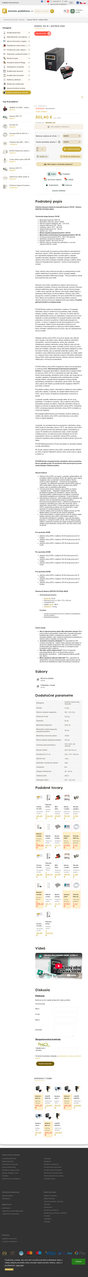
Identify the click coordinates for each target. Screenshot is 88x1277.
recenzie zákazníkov (9, 1241)
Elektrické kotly (8, 1161)
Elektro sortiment (50, 1195)
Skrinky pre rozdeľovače (53, 1173)
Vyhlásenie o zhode (47, 686)
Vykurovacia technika (11, 1155)
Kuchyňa (47, 1216)
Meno (37, 1009)
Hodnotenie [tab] (53, 185)
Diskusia (68, 185)
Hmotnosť (47, 607)
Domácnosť (48, 1207)
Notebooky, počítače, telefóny (55, 1213)
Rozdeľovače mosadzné (53, 1170)
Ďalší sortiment (50, 1192)
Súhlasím (78, 1261)
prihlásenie (6, 1208)
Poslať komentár (45, 1064)
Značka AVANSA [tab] (58, 191)
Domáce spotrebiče (51, 1210)
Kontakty (57, 1)
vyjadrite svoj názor (9, 1238)
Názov (37, 1020)
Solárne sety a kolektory (11, 1179)
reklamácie (6, 1198)
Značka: (41, 111)
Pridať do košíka (73, 149)
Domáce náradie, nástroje (53, 1201)
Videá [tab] (69, 179)
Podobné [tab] (64, 173)
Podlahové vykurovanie (10, 1170)
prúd (52, 604)
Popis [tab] (53, 174)
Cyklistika (47, 1219)
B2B (65, 1)
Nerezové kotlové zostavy (54, 1176)
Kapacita (47, 598)
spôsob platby (7, 1195)
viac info (20, 1265)
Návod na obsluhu (47, 679)
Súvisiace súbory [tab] (52, 179)
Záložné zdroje (49, 1179)
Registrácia (6, 1204)
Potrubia (5, 1176)
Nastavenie (9, 1269)
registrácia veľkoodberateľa (12, 1211)
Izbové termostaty (9, 1167)
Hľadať (52, 11)
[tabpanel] (49, 836)
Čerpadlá (47, 1158)
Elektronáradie (49, 1198)
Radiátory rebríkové (51, 1164)
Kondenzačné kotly (9, 1158)
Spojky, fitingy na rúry (10, 1173)
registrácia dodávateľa (10, 1214)
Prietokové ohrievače (10, 1164)
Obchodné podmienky (58, 4)
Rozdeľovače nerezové (52, 1167)
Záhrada (47, 1204)
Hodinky (47, 1221)
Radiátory (47, 1161)
